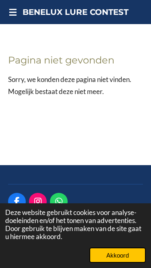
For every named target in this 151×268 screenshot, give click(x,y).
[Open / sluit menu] (13, 12)
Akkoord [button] (117, 255)
